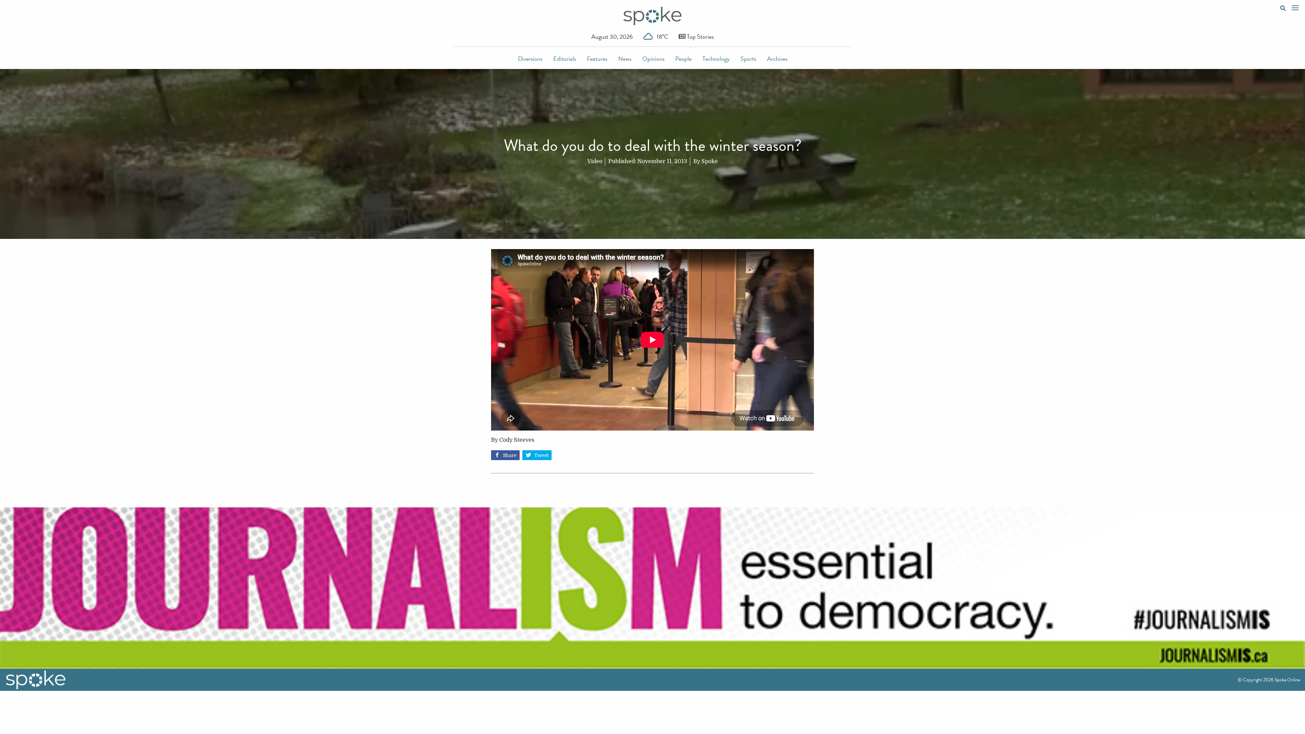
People (683, 58)
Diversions (530, 58)
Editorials (564, 58)
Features (597, 58)
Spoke (709, 161)
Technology (716, 58)
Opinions (653, 58)
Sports (748, 58)
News (624, 58)
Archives (777, 58)
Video (594, 161)
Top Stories (699, 36)
